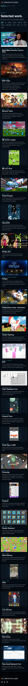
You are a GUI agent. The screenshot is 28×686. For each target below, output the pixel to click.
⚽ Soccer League (9, 140)
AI (5, 22)
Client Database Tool (10, 389)
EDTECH (14, 22)
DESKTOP (9, 22)
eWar (4, 582)
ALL (2, 22)
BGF (3, 362)
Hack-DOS (6, 223)
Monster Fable (7, 111)
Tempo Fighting (8, 335)
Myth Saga (6, 81)
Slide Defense (7, 555)
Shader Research (8, 528)
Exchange (6, 472)
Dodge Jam (6, 251)
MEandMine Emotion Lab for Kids (12, 51)
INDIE (25, 22)
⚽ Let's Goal (7, 168)
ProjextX (5, 501)
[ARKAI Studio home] (9, 2)
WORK (2, 27)
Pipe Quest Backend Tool (11, 664)
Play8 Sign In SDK (9, 445)
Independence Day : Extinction (13, 307)
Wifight (5, 279)
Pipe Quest (6, 637)
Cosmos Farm (7, 416)
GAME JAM (20, 22)
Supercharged (7, 196)
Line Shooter (7, 610)
